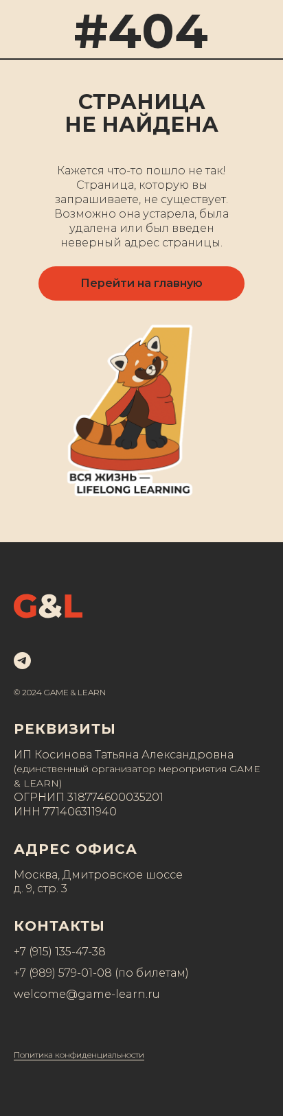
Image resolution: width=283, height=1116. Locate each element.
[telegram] (22, 660)
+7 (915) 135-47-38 (60, 951)
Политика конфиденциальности (79, 1054)
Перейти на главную (141, 283)
